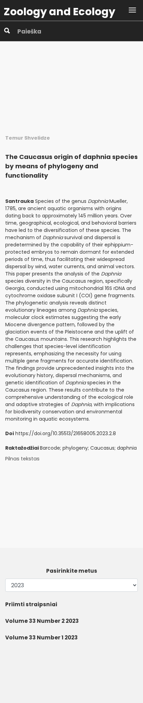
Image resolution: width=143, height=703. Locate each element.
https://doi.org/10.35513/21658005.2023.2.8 (65, 433)
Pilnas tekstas (22, 459)
